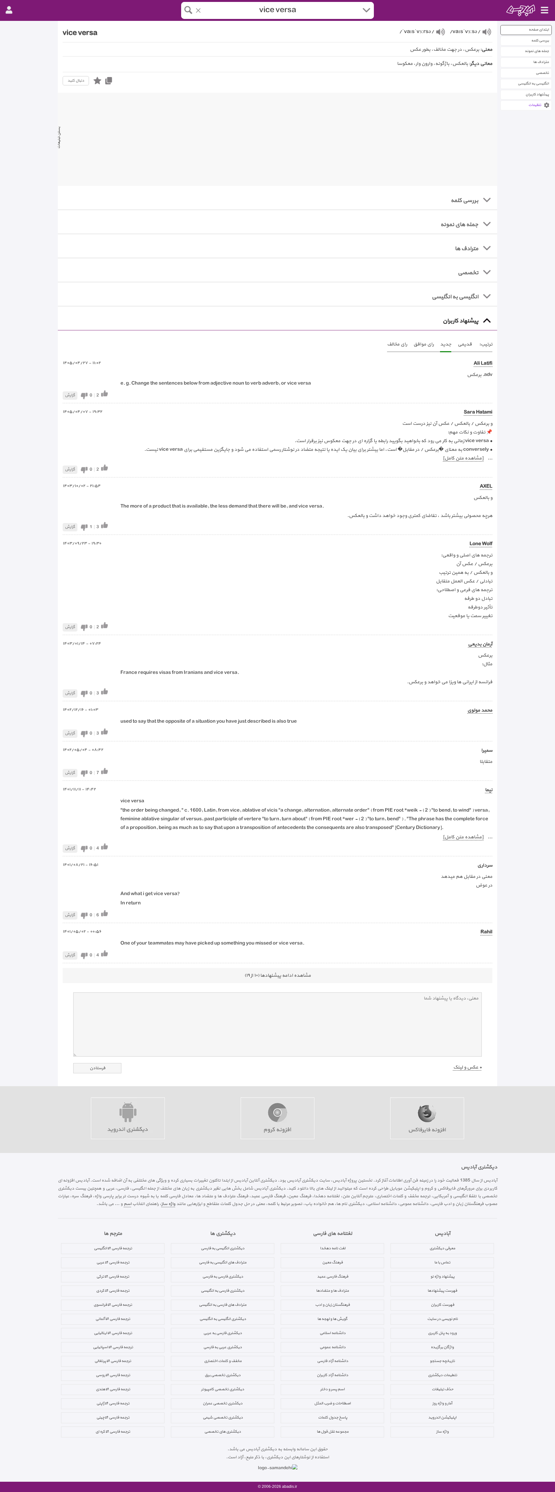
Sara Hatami (478, 412)
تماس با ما (442, 1262)
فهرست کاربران (442, 1305)
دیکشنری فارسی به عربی (222, 1333)
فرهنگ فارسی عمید (332, 1276)
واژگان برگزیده (442, 1347)
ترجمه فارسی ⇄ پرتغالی (112, 1361)
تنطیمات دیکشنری (442, 1375)
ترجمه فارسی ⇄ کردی (112, 1291)
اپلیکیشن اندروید (442, 1417)
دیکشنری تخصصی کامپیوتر (222, 1389)
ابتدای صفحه (539, 29)
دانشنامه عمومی (333, 1347)
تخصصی (542, 73)
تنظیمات (534, 105)
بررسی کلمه (540, 40)
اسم (127, 1203)
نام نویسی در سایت (442, 1319)
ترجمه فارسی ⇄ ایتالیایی (113, 1333)
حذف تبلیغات (442, 1389)
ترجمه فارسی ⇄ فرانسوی (112, 1305)
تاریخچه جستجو (442, 1361)
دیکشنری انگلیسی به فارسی (222, 1248)
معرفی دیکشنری (442, 1248)
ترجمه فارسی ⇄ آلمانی (112, 1319)
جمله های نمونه (537, 51)
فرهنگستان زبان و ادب (332, 1305)
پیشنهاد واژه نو (442, 1276)
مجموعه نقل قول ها (332, 1432)
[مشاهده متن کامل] (463, 458)
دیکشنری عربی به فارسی (222, 1347)
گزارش (70, 395)
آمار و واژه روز (442, 1403)
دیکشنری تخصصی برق (223, 1375)
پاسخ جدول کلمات (332, 1417)
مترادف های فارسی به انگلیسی (222, 1305)
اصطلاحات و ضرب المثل (332, 1403)
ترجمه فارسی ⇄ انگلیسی (113, 1248)
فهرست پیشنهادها (442, 1291)
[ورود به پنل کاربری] (9, 10)
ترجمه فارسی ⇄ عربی (112, 1262)
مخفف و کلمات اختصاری (223, 1361)
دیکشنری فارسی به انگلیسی (222, 1291)
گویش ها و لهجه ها (332, 1319)
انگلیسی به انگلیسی (533, 83)
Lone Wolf (481, 544)
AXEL (486, 486)
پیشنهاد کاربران (537, 94)
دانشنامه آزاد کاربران (332, 1375)
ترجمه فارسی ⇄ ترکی (112, 1276)
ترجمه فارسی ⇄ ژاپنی (112, 1403)
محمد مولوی (479, 710)
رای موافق (423, 344)
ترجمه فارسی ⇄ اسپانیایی (113, 1347)
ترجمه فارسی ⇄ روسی (113, 1375)
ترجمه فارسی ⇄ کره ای (112, 1432)
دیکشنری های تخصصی (222, 1432)
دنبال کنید (75, 80)
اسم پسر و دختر (332, 1389)
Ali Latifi (483, 363)
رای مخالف (397, 344)
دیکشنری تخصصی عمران (222, 1403)
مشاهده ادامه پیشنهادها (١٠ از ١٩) (277, 975)
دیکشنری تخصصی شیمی (223, 1417)
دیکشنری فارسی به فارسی (222, 1276)
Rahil (486, 932)
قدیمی (465, 344)
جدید (445, 344)
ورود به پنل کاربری (442, 1333)
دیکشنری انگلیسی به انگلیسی (222, 1319)
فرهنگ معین (332, 1262)
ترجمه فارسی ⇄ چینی (112, 1417)
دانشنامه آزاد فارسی (332, 1361)
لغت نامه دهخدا (332, 1248)
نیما (488, 790)
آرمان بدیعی (480, 644)
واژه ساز (168, 1203)
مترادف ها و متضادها (332, 1291)
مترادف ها (541, 62)
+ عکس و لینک (467, 1067)
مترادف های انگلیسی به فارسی (222, 1262)
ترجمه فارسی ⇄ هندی (113, 1389)
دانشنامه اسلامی (333, 1333)
